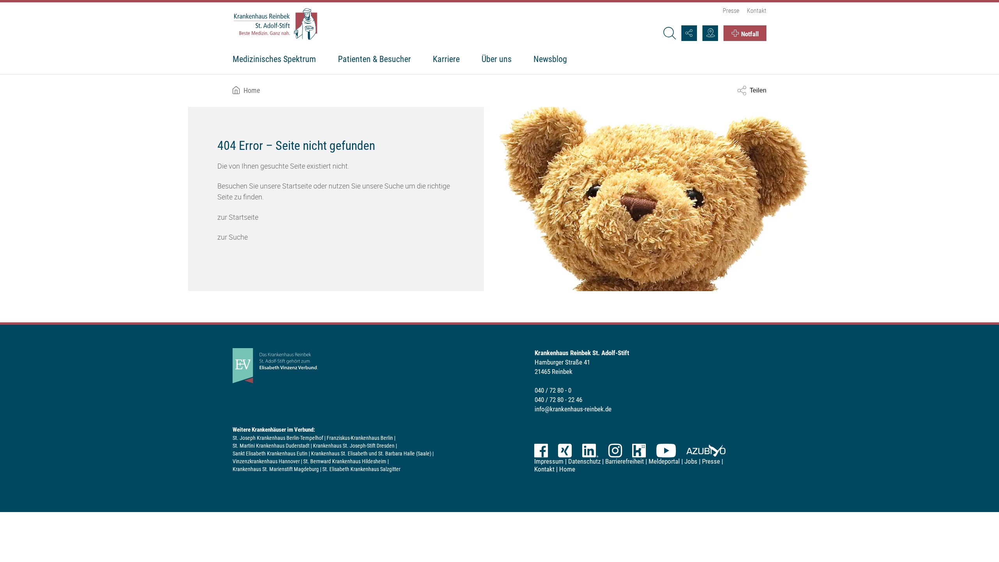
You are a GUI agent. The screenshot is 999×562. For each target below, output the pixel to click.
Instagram (615, 450)
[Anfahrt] (710, 33)
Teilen (758, 90)
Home (252, 90)
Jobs (690, 461)
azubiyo (705, 450)
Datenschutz (584, 461)
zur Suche (232, 237)
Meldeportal (664, 461)
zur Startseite (237, 217)
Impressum (548, 461)
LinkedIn (590, 450)
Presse (731, 10)
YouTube (666, 450)
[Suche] (669, 33)
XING (565, 450)
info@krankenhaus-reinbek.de (573, 409)
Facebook (541, 450)
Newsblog (550, 59)
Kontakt (756, 10)
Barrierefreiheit (624, 461)
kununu (639, 450)
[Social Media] (689, 33)
